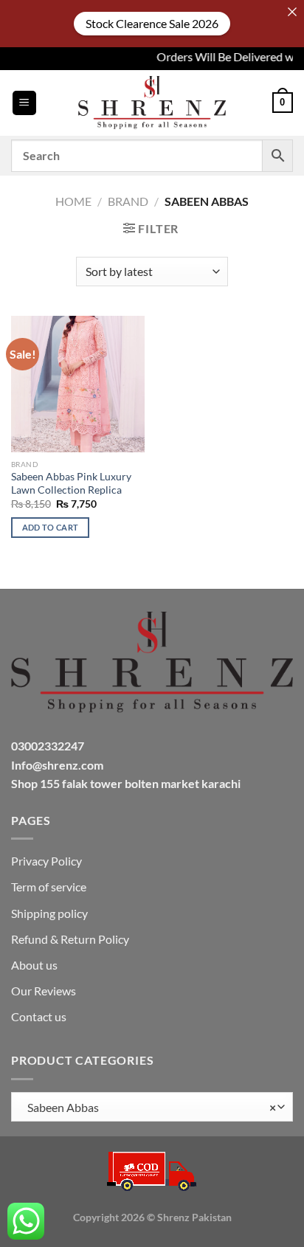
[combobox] (152, 1107)
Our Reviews (43, 991)
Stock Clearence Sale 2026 (152, 23)
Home (73, 201)
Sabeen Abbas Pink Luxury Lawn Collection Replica (71, 483)
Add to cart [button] (50, 527)
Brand (128, 201)
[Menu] (24, 103)
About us (34, 965)
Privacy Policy (46, 861)
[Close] (292, 12)
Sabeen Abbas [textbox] (148, 1107)
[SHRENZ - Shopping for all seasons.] (152, 102)
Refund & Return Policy (70, 939)
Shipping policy (49, 913)
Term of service (48, 887)
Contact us (38, 1016)
